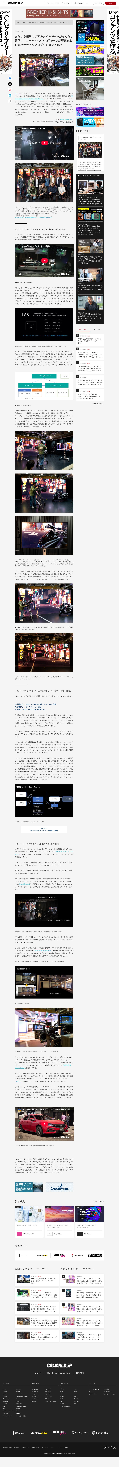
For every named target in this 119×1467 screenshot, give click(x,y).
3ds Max (18, 1389)
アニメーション (35, 1391)
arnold (18, 1401)
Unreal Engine (6, 1399)
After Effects (6, 1401)
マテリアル (34, 1394)
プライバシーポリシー (63, 1447)
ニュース (38, 1373)
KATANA (18, 1413)
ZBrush (4, 1394)
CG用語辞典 (80, 1373)
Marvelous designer (21, 1406)
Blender (5, 1391)
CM (75, 1394)
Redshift (18, 1408)
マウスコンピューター (94, 1389)
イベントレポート (107, 1391)
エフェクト (48, 1394)
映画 (61, 1391)
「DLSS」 (18, 1081)
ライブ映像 (76, 1401)
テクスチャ (48, 1391)
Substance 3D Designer (9, 1411)
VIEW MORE (96, 175)
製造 (75, 1396)
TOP (18, 22)
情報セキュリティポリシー (48, 1447)
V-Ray (17, 1411)
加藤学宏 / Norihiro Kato (66, 119)
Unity (17, 1399)
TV (61, 1401)
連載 (48, 1373)
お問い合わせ (35, 1447)
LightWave (19, 1403)
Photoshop (19, 1394)
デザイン (47, 1399)
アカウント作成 (54, 3)
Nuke (4, 1408)
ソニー (17, 93)
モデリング (48, 1389)
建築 (61, 1399)
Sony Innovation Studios (43, 950)
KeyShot (5, 1403)
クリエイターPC (93, 1394)
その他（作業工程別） (50, 1401)
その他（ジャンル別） (66, 1406)
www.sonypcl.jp (19, 217)
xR (61, 1394)
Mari (4, 1406)
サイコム (91, 1391)
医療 (75, 1403)
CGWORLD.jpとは (8, 1447)
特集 (24, 22)
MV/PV (62, 1396)
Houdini (18, 1391)
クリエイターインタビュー (109, 1394)
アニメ (75, 1389)
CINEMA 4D (6, 1413)
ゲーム (62, 1389)
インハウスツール (7, 1416)
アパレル (76, 1399)
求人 (110, 3)
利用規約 (16, 1447)
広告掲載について (25, 1447)
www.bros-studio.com (30, 217)
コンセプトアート (36, 1389)
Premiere (5, 1396)
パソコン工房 (106, 1389)
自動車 (62, 1403)
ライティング (35, 1396)
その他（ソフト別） (21, 1416)
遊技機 (75, 1391)
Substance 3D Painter (21, 1396)
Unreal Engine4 (24, 884)
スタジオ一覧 (98, 3)
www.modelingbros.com (45, 217)
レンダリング (48, 1396)
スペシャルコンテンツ (62, 1373)
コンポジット (35, 1399)
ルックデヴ (34, 1401)
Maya (4, 1389)
